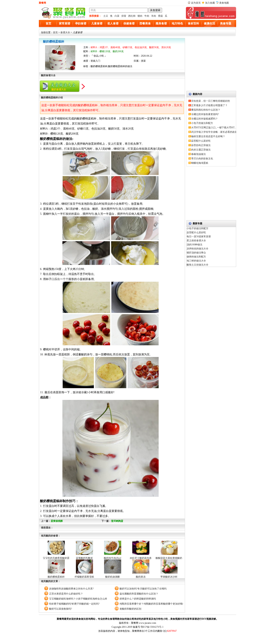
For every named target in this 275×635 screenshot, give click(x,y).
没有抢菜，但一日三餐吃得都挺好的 (210, 101)
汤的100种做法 (194, 244)
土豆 (105, 16)
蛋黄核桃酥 (57, 521)
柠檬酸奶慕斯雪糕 (84, 576)
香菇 (160, 16)
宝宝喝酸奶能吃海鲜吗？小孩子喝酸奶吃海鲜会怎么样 (78, 598)
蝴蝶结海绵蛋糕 (199, 163)
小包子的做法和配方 (202, 123)
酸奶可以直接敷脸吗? (60, 608)
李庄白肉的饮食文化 (202, 158)
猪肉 (140, 16)
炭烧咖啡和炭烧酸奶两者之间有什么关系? (71, 588)
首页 (48, 23)
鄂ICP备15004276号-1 (152, 627)
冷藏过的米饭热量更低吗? (205, 114)
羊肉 (153, 16)
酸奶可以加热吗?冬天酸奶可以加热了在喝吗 (143, 588)
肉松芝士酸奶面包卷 (141, 558)
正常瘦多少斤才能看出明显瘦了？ (209, 105)
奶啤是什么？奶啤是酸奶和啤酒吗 (138, 598)
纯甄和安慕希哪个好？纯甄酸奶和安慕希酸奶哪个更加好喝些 (151, 603)
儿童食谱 (96, 23)
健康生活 (209, 23)
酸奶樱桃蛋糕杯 (56, 576)
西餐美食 (145, 23)
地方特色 (177, 23)
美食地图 (224, 2)
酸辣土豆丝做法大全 (197, 264)
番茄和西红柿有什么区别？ (205, 109)
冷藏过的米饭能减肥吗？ (204, 118)
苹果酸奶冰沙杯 (168, 576)
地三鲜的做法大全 (196, 260)
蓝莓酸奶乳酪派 (84, 558)
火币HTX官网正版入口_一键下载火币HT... (213, 127)
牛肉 (146, 16)
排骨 (123, 16)
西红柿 (131, 16)
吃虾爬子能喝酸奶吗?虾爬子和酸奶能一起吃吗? (74, 603)
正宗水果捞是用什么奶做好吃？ (66, 593)
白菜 (117, 16)
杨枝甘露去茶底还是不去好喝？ (208, 136)
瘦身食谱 (161, 23)
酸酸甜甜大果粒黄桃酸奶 (169, 558)
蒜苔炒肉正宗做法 (201, 145)
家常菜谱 (64, 23)
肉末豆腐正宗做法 (201, 149)
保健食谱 (129, 23)
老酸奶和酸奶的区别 (130, 608)
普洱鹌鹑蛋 (117, 521)
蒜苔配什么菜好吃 (201, 140)
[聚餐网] (63, 18)
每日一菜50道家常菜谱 (199, 236)
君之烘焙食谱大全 (196, 240)
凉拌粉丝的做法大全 (197, 248)
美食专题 (225, 23)
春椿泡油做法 (198, 154)
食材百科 (193, 23)
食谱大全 (65, 32)
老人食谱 (113, 23)
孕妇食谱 (80, 23)
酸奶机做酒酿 (112, 576)
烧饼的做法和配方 (196, 256)
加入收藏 (210, 2)
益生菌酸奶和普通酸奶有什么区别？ (139, 593)
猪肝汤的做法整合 (196, 252)
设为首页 (196, 2)
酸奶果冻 (141, 576)
